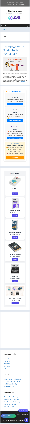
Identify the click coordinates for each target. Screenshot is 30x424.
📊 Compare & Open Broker (8, 415)
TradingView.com (9, 407)
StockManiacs (15, 11)
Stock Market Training (10, 384)
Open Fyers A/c (19, 2)
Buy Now (15, 193)
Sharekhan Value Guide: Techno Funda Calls (13, 50)
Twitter (18, 414)
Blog (5, 368)
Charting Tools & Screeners (12, 381)
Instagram (25, 414)
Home (3, 29)
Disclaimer (7, 364)
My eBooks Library (9, 386)
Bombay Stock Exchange (11, 399)
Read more (23, 81)
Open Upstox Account (15, 138)
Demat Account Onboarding (12, 379)
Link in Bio (7, 366)
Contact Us (7, 361)
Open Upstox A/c (10, 4)
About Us (6, 359)
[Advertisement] (15, 330)
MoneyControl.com (10, 404)
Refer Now (15, 157)
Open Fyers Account (15, 120)
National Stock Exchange (11, 397)
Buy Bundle (15, 303)
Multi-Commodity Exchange (12, 402)
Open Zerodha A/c (10, 2)
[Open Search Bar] (27, 26)
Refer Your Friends (20, 4)
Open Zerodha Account (15, 104)
